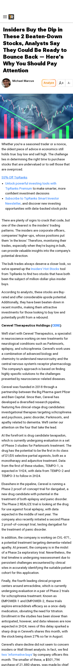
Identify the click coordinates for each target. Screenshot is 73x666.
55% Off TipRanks (14, 177)
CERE (56, 325)
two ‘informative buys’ (17, 654)
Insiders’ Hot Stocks (45, 269)
